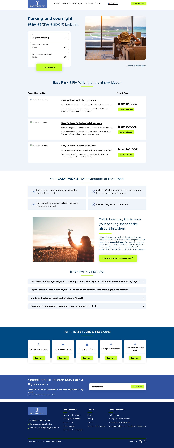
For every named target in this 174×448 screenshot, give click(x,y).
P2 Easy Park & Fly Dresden (119, 422)
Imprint (91, 422)
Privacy (90, 419)
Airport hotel (68, 422)
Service (90, 415)
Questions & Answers (86, 3)
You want (35, 35)
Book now (39, 358)
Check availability (126, 109)
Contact (98, 3)
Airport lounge (69, 426)
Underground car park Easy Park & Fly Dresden (127, 426)
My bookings (114, 415)
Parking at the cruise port (73, 430)
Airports (57, 3)
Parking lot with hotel (71, 419)
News (74, 3)
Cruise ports (66, 3)
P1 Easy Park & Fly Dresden (119, 419)
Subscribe (137, 387)
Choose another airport (136, 66)
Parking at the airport (71, 415)
